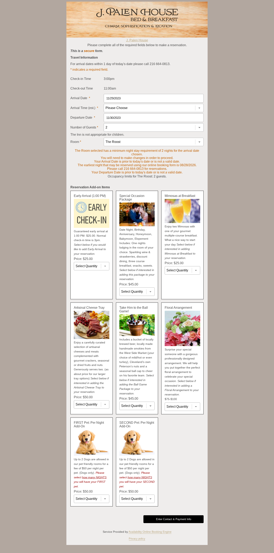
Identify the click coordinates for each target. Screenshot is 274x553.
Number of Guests (84, 127)
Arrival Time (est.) (84, 108)
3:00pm (109, 78)
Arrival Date (80, 98)
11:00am (110, 88)
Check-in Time (80, 78)
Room (75, 142)
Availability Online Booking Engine (150, 531)
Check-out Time (81, 88)
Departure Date (82, 117)
